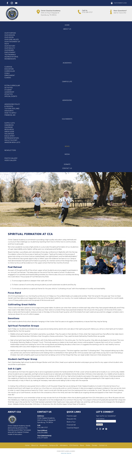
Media (88, 445)
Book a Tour (71, 422)
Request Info (71, 419)
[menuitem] (67, 25)
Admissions (64, 445)
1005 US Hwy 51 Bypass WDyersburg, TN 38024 (50, 13)
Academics (43, 445)
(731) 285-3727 (87, 11)
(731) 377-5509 (42, 438)
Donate (94, 445)
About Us (34, 445)
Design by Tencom (66, 453)
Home (27, 445)
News (82, 445)
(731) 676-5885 (42, 433)
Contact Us (103, 445)
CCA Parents (73, 445)
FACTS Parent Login (120, 3)
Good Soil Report (73, 428)
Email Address (100, 418)
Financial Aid (71, 425)
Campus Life (53, 445)
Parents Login (72, 416)
